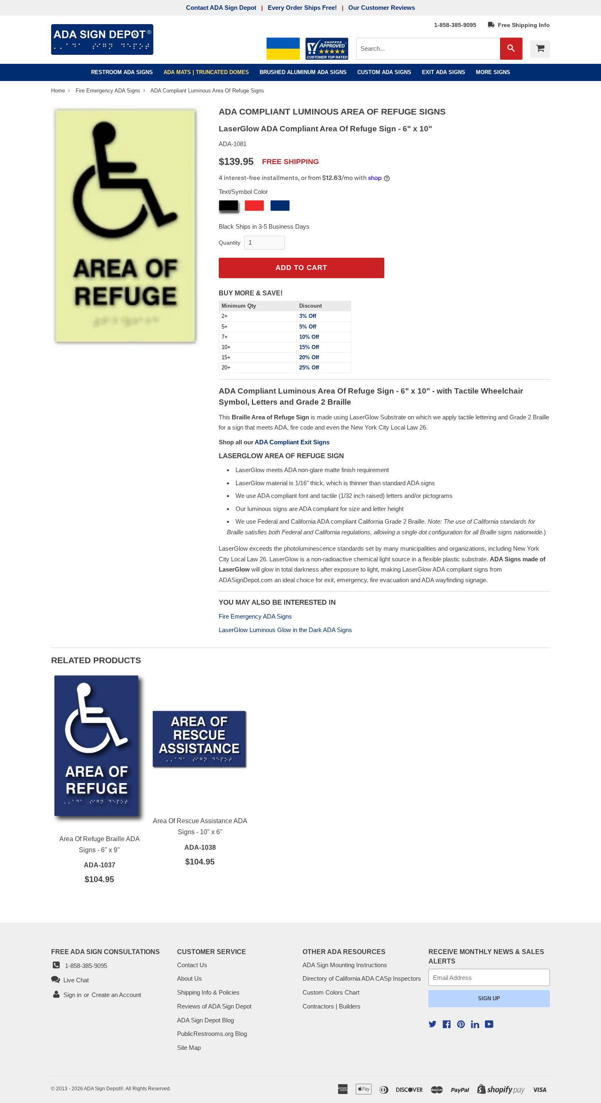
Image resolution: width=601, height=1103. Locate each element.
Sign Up (489, 998)
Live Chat (74, 980)
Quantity (229, 242)
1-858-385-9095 (455, 25)
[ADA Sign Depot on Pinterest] (461, 1025)
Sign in (72, 994)
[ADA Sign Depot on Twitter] (432, 1025)
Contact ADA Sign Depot (221, 7)
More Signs (493, 72)
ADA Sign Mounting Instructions (345, 964)
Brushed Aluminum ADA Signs (303, 72)
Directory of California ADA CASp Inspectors (362, 978)
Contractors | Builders (332, 1006)
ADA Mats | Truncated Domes (206, 72)
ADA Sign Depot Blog (205, 1020)
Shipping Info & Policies (208, 992)
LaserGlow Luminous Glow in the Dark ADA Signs (285, 629)
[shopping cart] (540, 49)
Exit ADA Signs (443, 72)
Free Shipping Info (522, 25)
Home (59, 91)
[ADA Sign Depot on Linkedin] (475, 1025)
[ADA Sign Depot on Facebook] (446, 1025)
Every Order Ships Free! (302, 7)
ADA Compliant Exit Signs (292, 442)
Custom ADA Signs (384, 72)
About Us (189, 978)
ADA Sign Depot (102, 1089)
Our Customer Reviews (381, 7)
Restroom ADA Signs (122, 72)
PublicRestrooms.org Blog (212, 1033)
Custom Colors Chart (331, 992)
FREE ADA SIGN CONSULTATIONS (105, 951)
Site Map (189, 1047)
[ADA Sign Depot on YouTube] (489, 1025)
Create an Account (116, 994)
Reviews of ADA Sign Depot (214, 1006)
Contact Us (192, 964)
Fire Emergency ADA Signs (109, 91)
